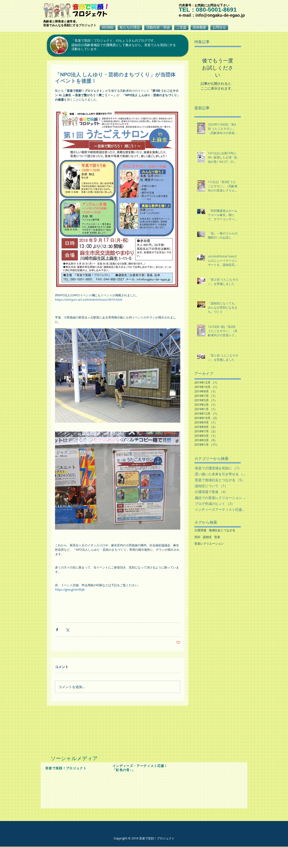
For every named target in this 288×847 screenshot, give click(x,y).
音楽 (217, 537)
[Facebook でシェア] (57, 630)
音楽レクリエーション (209, 543)
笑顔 (197, 537)
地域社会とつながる (222, 530)
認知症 (207, 537)
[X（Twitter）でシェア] (67, 630)
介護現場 (200, 530)
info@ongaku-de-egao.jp (220, 15)
